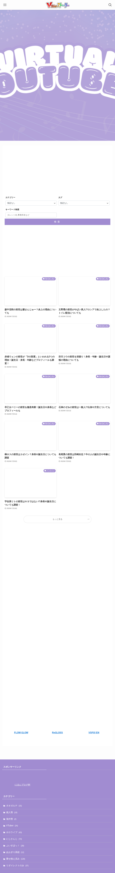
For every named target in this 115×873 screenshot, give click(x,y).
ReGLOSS (57, 732)
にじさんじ (14, 839)
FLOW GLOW (21, 732)
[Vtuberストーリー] (57, 5)
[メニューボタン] (5, 5)
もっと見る (57, 519)
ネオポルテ (14, 805)
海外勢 (11, 819)
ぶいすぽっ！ (15, 845)
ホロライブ (14, 832)
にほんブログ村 (22, 785)
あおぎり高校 (15, 852)
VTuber (12, 825)
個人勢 (11, 812)
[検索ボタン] (110, 5)
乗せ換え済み (15, 859)
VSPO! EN (93, 732)
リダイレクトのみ (17, 865)
